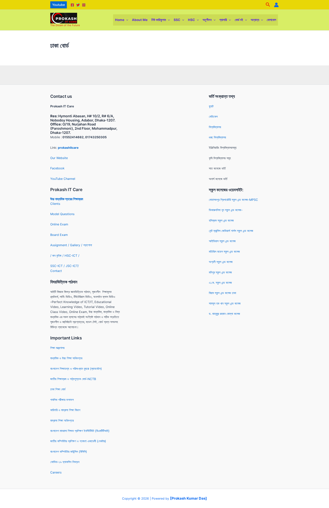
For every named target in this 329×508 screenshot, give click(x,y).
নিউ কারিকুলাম (158, 20)
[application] (126, 20)
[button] (58, 4)
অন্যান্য (255, 20)
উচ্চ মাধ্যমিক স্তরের (61, 199)
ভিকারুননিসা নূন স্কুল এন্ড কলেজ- (226, 210)
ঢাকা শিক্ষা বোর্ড (57, 389)
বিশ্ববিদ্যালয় (215, 127)
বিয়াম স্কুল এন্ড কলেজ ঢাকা (222, 293)
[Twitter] (78, 5)
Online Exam (59, 224)
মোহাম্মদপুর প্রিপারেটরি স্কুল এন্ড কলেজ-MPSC (233, 200)
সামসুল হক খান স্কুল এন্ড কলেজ (225, 303)
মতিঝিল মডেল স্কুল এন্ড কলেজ (224, 251)
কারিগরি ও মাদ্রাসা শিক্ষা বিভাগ (65, 410)
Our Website (59, 158)
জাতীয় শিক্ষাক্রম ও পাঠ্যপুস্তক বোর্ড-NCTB (73, 379)
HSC (191, 20)
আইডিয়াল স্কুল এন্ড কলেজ (222, 241)
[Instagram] (83, 5)
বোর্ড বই (239, 20)
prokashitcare (68, 148)
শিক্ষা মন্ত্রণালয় (57, 348)
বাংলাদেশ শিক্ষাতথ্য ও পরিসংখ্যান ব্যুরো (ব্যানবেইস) (76, 369)
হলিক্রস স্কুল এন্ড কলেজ (221, 220)
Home (119, 20)
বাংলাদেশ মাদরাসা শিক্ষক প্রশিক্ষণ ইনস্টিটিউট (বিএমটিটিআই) (79, 431)
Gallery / (76, 245)
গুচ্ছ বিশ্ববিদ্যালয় (217, 137)
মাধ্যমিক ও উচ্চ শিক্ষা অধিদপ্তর (66, 358)
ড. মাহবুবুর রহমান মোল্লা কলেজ (224, 314)
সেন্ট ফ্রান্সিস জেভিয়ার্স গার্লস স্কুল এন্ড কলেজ (231, 231)
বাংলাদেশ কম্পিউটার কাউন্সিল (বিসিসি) (68, 451)
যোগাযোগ (271, 20)
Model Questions (62, 214)
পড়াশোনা (87, 245)
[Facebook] (72, 5)
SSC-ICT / (58, 266)
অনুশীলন (207, 20)
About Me (140, 20)
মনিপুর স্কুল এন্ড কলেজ (220, 272)
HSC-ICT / (72, 255)
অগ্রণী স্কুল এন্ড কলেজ (221, 262)
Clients (55, 204)
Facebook (57, 168)
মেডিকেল (213, 116)
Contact (56, 271)
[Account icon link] (276, 4)
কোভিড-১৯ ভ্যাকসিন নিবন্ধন (64, 462)
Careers (55, 472)
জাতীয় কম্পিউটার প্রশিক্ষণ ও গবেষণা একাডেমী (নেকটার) (78, 441)
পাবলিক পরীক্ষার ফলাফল (62, 400)
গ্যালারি (223, 20)
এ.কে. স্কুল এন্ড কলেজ (220, 283)
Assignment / (60, 245)
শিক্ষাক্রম (77, 199)
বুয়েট (211, 106)
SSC (177, 20)
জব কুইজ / (58, 255)
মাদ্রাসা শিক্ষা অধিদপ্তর (62, 420)
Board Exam (59, 235)
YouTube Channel (62, 179)
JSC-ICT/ (72, 266)
